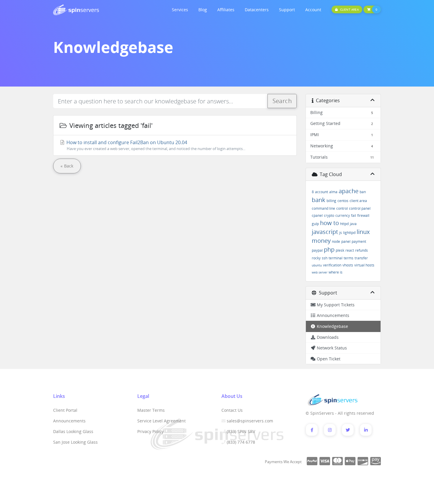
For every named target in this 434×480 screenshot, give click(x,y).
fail (353, 215)
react (349, 250)
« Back (67, 166)
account (321, 191)
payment (359, 241)
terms (348, 258)
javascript (325, 232)
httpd (344, 223)
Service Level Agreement (161, 421)
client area (358, 200)
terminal (335, 258)
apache (348, 191)
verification (332, 265)
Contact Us (232, 410)
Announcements (69, 421)
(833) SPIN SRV (241, 431)
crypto (329, 215)
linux (363, 232)
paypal (317, 250)
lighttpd (349, 232)
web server (319, 272)
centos (342, 200)
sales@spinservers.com (250, 421)
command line (323, 208)
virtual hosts (364, 265)
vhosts (347, 265)
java (353, 223)
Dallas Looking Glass (73, 431)
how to (329, 223)
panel (345, 241)
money (321, 241)
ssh (324, 258)
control (342, 208)
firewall (363, 215)
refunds (361, 250)
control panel (360, 208)
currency (342, 215)
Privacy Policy (150, 431)
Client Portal (65, 410)
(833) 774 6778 (241, 442)
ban (363, 191)
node (336, 241)
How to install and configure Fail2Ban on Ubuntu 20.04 (155, 145)
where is (335, 272)
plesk (340, 250)
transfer (361, 258)
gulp (315, 223)
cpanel (317, 215)
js (340, 232)
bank (318, 200)
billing (331, 200)
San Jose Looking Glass (75, 442)
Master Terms (151, 410)
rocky (316, 258)
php (329, 249)
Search (282, 101)
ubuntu (317, 265)
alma (333, 191)
